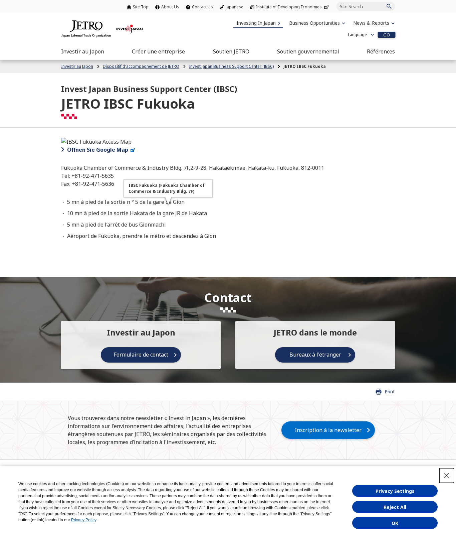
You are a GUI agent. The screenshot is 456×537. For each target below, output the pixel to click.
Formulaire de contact (141, 354)
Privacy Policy (83, 520)
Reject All (395, 507)
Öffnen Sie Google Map (97, 149)
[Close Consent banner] (446, 475)
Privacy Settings (395, 491)
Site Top (141, 7)
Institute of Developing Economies (289, 7)
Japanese (234, 7)
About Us (170, 7)
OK (395, 523)
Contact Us (202, 7)
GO (386, 35)
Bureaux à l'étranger (315, 354)
